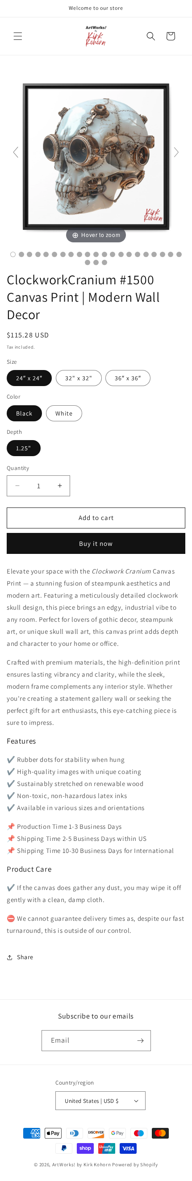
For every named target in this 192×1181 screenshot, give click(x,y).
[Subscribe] (140, 1040)
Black (24, 413)
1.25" (23, 448)
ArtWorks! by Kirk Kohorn (81, 1164)
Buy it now (96, 543)
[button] (18, 36)
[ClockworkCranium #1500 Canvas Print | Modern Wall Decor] (13, 254)
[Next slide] (176, 152)
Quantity (18, 468)
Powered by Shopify (135, 1164)
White (64, 413)
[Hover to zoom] (96, 155)
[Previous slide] (16, 152)
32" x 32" (78, 378)
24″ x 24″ (29, 378)
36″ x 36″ (128, 378)
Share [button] (25, 957)
